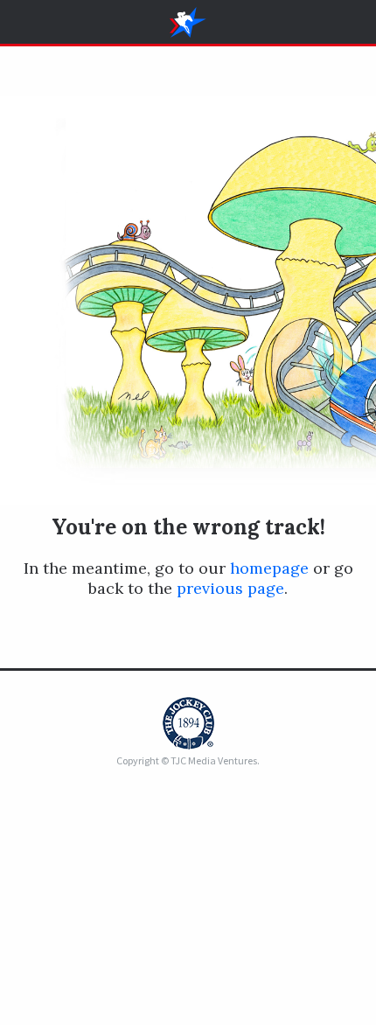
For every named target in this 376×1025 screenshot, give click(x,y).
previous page (230, 588)
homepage (269, 568)
